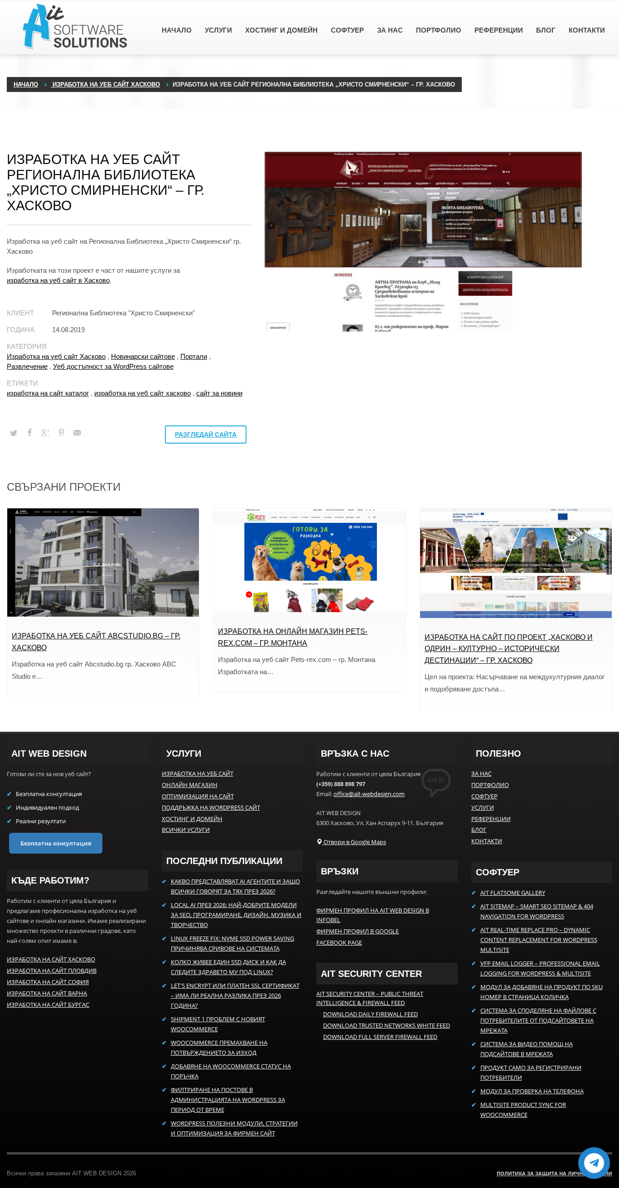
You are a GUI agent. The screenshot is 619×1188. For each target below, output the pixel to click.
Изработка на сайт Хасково (51, 959)
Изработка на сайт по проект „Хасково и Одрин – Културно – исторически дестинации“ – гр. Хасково (509, 648)
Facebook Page (339, 942)
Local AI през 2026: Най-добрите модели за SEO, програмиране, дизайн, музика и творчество (236, 915)
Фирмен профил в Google (357, 931)
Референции (491, 819)
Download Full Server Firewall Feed (380, 1037)
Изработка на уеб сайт (197, 773)
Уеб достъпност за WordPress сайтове (113, 366)
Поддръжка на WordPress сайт (211, 807)
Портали (193, 356)
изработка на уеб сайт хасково (142, 393)
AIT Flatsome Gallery (512, 893)
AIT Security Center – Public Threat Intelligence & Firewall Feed (369, 998)
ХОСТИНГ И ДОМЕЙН (192, 819)
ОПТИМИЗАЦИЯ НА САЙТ (198, 796)
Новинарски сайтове (143, 356)
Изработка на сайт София (48, 982)
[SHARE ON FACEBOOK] (29, 432)
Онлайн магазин (190, 785)
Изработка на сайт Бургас (48, 1004)
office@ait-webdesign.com (369, 794)
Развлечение (27, 366)
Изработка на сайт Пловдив (52, 970)
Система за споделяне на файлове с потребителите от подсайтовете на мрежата (538, 1020)
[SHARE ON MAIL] (77, 432)
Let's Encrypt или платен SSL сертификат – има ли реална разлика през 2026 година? (235, 995)
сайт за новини (219, 393)
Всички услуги (186, 830)
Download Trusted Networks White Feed (386, 1025)
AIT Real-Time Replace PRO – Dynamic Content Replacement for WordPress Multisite (538, 940)
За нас (481, 773)
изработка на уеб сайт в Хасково (58, 280)
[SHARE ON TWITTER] (13, 433)
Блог (479, 830)
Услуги (482, 807)
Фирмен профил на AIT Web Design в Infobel (372, 915)
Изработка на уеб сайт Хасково (56, 356)
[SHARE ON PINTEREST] (61, 432)
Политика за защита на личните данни (554, 1173)
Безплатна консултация (55, 843)
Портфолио (490, 785)
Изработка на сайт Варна (47, 993)
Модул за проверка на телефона (532, 1091)
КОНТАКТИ (486, 841)
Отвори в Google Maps (354, 842)
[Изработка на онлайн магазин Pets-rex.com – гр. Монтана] (309, 560)
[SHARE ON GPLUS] (45, 432)
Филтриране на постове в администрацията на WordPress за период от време (228, 1100)
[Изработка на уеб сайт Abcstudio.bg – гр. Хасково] (103, 562)
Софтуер (484, 796)
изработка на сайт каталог (48, 393)
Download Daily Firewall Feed (370, 1014)
